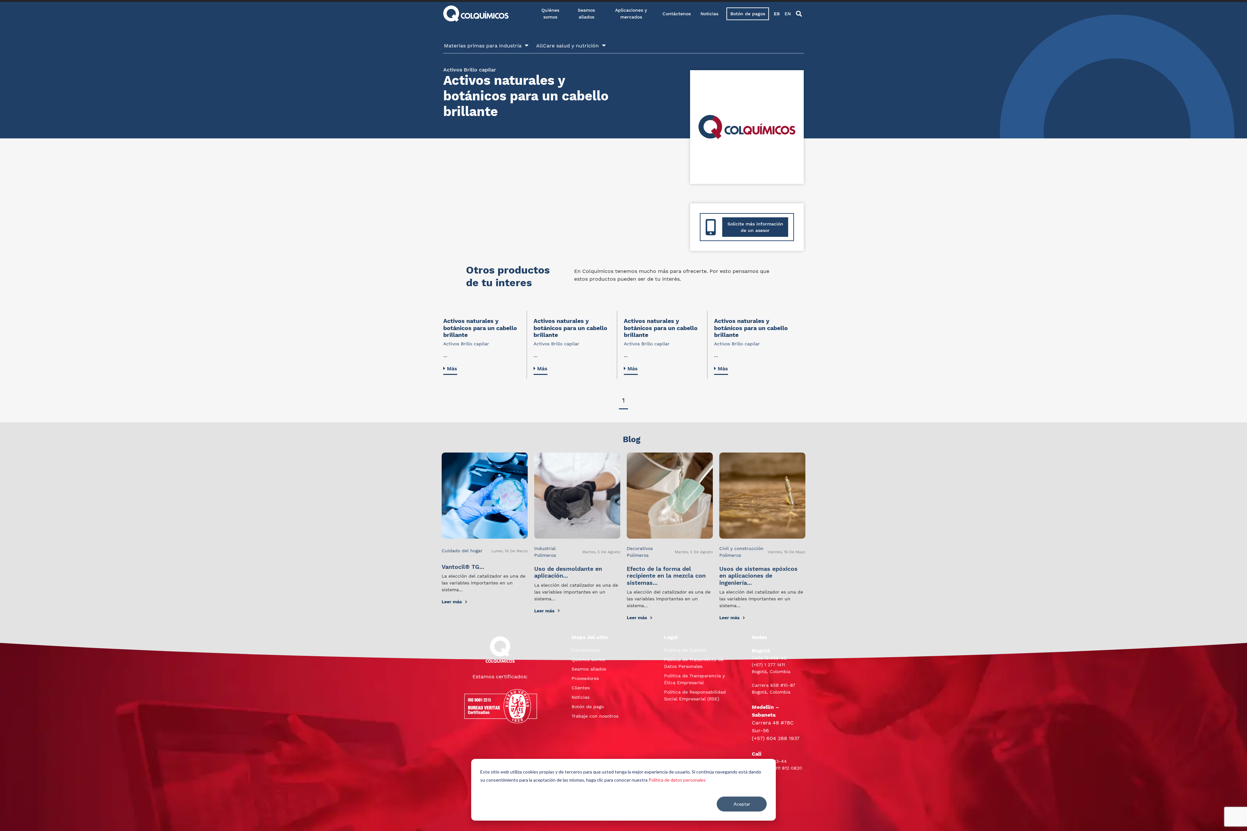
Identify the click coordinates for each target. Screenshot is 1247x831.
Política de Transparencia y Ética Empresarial (694, 679)
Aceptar (742, 804)
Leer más (452, 601)
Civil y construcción (741, 548)
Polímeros (545, 555)
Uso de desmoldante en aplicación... (568, 572)
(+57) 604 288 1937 (776, 738)
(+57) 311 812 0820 (782, 768)
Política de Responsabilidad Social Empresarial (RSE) (695, 695)
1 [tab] (623, 400)
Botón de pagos (747, 13)
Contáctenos (676, 13)
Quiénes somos (550, 13)
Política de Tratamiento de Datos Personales (694, 663)
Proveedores (585, 678)
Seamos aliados (586, 13)
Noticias (709, 13)
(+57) (758, 664)
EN (788, 13)
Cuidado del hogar (462, 550)
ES (777, 13)
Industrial (545, 548)
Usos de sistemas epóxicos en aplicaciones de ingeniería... (758, 575)
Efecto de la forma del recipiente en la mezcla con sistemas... (666, 575)
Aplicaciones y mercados (631, 13)
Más (452, 368)
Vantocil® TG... (463, 566)
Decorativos (640, 548)
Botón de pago (588, 706)
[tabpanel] (485, 345)
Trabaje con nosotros (595, 716)
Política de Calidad (685, 650)
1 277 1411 (774, 664)
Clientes (581, 687)
